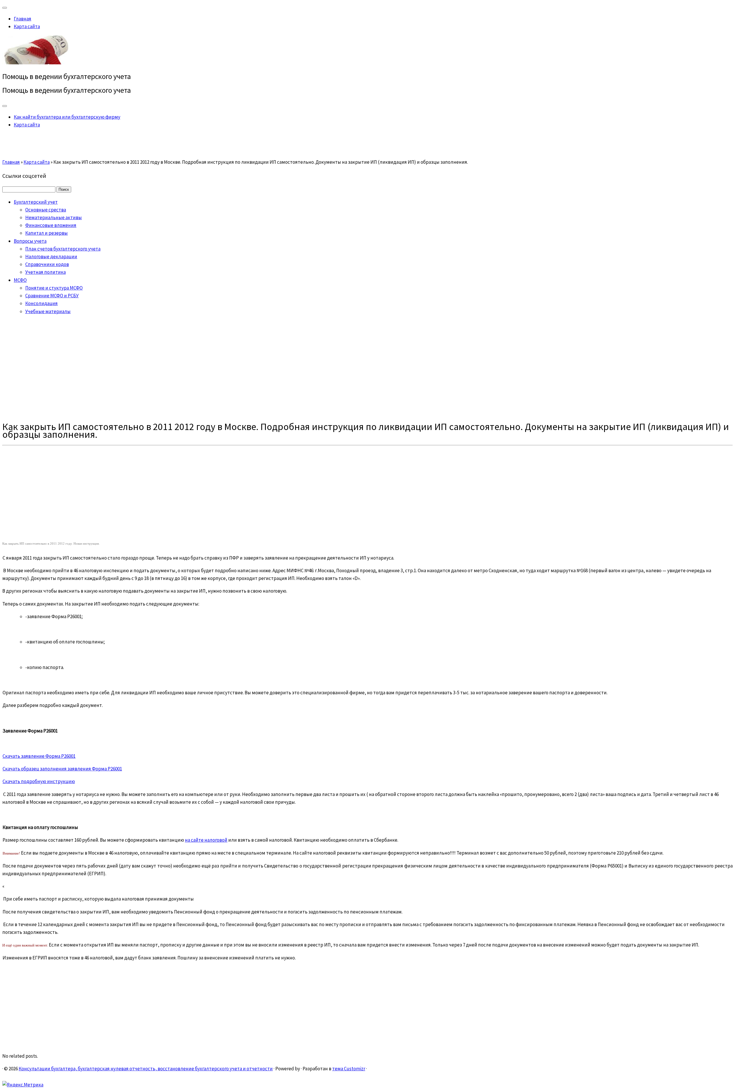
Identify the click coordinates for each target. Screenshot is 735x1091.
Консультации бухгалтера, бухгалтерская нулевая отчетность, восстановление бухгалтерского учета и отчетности (146, 1068)
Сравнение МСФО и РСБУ (52, 295)
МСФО (20, 280)
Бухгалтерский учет (36, 202)
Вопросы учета (30, 241)
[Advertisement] (367, 368)
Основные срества (45, 210)
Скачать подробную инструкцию (39, 781)
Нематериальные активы (53, 217)
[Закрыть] (4, 8)
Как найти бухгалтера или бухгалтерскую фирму (67, 117)
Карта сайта (27, 26)
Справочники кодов (47, 264)
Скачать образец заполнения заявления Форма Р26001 (62, 769)
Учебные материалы (48, 311)
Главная (22, 19)
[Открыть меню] (4, 106)
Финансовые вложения (50, 225)
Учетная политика (45, 272)
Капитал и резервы (46, 233)
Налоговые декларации (51, 256)
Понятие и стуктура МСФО (54, 288)
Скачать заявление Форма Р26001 (39, 756)
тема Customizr (348, 1068)
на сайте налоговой (206, 840)
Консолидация (41, 303)
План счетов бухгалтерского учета (62, 249)
